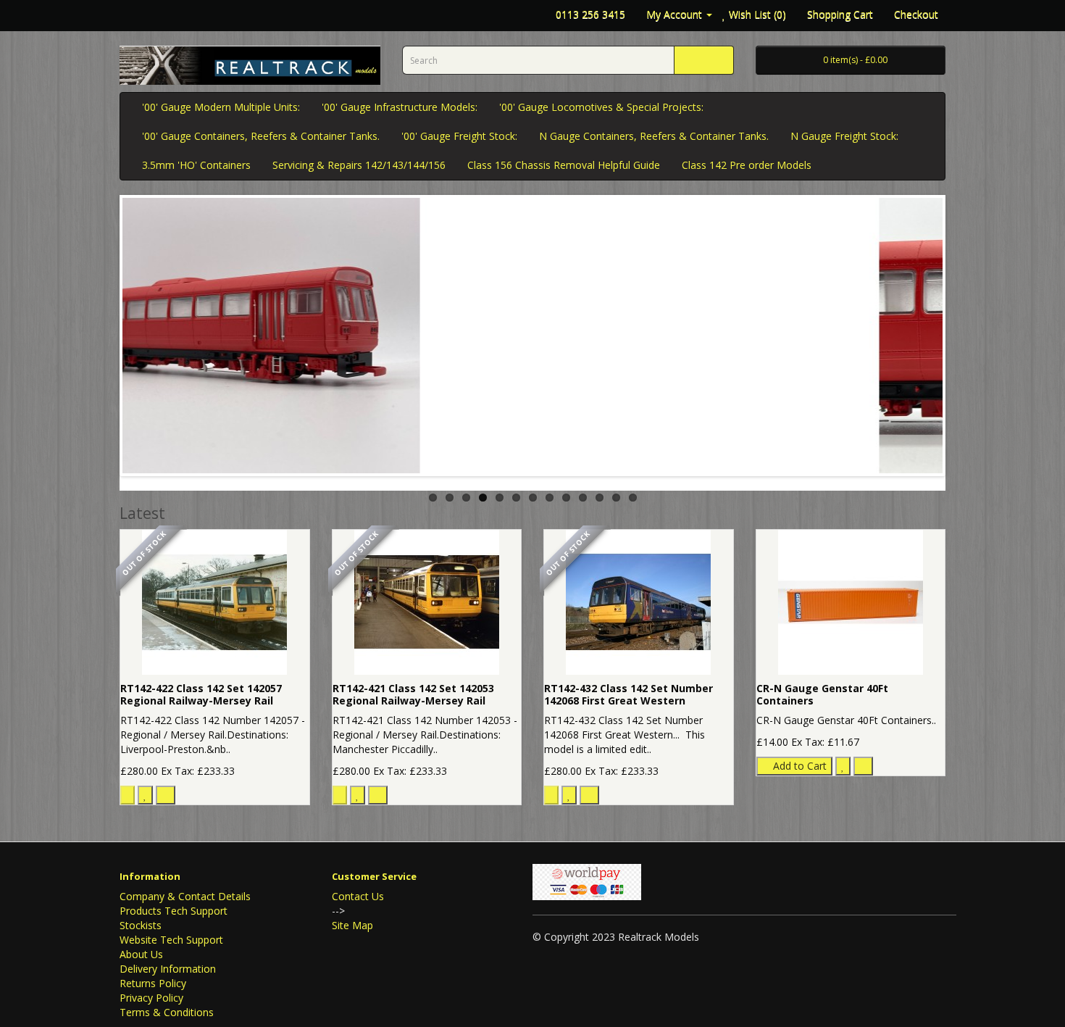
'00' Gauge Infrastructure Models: (399, 107)
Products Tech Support (173, 911)
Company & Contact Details (185, 896)
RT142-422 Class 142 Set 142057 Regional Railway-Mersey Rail (201, 694)
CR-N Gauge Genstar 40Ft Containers (822, 694)
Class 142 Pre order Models (746, 165)
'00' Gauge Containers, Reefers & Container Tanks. (261, 136)
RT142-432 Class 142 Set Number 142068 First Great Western (628, 694)
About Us (141, 954)
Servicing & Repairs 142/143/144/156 (359, 165)
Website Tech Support (171, 940)
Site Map (352, 925)
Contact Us (358, 896)
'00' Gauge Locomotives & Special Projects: (601, 107)
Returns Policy (153, 983)
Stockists (141, 925)
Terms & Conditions (167, 1012)
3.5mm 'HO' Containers (196, 165)
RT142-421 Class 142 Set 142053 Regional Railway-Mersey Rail (413, 694)
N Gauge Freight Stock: (844, 136)
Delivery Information (168, 969)
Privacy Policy (151, 998)
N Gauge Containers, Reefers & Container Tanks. (654, 136)
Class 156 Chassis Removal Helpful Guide (563, 165)
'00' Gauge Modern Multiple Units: (221, 107)
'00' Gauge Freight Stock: (459, 136)
